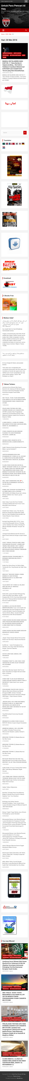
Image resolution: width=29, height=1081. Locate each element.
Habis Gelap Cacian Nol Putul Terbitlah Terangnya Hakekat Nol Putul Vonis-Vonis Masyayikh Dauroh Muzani (13, 503)
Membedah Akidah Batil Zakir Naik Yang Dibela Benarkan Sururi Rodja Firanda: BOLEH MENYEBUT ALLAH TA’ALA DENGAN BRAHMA (14, 760)
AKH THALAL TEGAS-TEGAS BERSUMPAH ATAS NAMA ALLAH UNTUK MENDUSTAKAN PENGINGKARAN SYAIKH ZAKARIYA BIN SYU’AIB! (14, 996)
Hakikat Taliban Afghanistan (9, 787)
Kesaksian (6, 55)
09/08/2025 (5, 1066)
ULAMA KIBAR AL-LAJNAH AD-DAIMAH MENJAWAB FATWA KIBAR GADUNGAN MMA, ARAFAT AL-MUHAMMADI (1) (14, 424)
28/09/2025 (5, 971)
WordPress (20, 1078)
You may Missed (8, 941)
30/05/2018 (5, 72)
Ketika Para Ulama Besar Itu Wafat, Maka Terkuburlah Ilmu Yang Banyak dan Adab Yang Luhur (14, 567)
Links (23, 55)
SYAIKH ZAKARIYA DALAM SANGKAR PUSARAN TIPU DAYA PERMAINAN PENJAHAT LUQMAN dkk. (12, 433)
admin (11, 72)
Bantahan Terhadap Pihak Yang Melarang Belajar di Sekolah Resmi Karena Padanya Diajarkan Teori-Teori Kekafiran (13, 794)
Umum (4, 57)
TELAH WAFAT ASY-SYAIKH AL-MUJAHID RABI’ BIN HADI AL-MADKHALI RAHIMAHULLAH (13, 586)
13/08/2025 (5, 1037)
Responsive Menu (26, 1)
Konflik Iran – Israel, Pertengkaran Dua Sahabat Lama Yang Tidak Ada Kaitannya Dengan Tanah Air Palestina (13, 646)
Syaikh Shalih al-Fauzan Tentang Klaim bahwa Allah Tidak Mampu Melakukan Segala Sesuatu (14, 769)
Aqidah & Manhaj (7, 53)
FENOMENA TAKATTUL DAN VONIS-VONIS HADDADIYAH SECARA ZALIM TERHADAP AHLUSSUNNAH (13, 662)
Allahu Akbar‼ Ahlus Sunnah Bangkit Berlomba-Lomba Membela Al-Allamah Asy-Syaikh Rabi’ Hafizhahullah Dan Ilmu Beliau (14, 863)
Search (25, 132)
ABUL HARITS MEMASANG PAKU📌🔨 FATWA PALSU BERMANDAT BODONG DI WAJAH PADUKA (13, 482)
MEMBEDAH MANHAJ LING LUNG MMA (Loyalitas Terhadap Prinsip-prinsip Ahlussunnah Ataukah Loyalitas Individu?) (13, 730)
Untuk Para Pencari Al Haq (18, 1074)
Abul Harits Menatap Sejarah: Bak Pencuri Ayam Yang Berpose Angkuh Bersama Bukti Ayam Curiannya (13, 671)
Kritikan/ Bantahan (15, 55)
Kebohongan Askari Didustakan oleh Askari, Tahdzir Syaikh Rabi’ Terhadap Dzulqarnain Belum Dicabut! (13, 854)
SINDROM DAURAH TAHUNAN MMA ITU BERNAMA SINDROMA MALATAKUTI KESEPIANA (12, 558)
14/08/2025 (5, 1002)
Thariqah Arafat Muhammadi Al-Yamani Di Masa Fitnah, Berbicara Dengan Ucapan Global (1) (14, 535)
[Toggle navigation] (3, 30)
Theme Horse (16, 1076)
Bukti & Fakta (17, 53)
